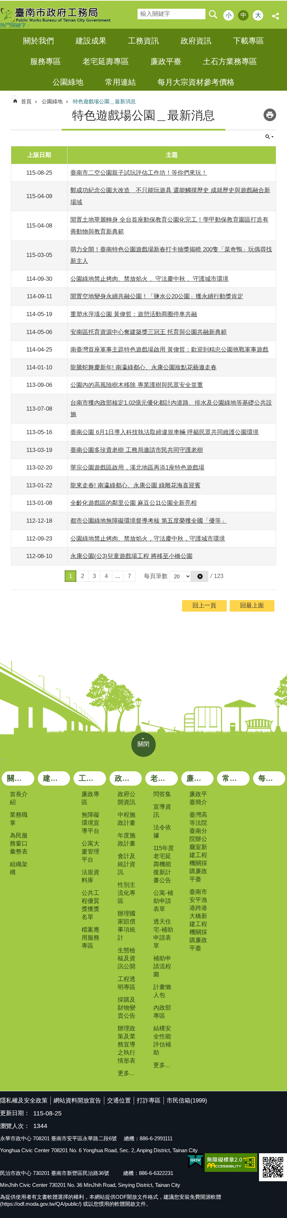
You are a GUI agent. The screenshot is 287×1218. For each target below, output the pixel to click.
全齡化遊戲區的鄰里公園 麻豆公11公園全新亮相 (133, 503)
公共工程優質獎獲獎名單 (90, 905)
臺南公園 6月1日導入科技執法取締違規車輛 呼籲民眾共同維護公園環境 (164, 432)
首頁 (26, 101)
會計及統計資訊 (126, 864)
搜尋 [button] (212, 14)
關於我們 (38, 40)
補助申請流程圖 (162, 966)
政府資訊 (196, 40)
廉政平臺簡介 (198, 798)
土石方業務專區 (230, 61)
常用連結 (120, 82)
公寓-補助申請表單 (163, 901)
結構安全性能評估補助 (162, 1040)
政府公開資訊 (126, 798)
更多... (126, 1073)
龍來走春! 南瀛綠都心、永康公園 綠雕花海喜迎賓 (135, 485)
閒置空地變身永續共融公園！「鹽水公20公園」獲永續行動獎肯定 (156, 296)
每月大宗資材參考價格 (196, 82)
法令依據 (162, 831)
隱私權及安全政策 (24, 1100)
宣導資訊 (162, 810)
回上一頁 (204, 605)
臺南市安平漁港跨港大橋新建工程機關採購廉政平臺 (198, 920)
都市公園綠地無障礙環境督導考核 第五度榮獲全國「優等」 (148, 520)
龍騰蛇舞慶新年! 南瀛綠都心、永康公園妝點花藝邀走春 (143, 367)
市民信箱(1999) (187, 1100)
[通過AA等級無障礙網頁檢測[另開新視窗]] (231, 1162)
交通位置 (119, 1100)
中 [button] (243, 15)
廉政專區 (90, 798)
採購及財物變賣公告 (126, 1007)
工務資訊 (143, 40)
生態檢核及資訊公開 (126, 958)
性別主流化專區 (126, 893)
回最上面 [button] (252, 605)
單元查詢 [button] (269, 137)
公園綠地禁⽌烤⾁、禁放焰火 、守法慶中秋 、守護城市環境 (149, 279)
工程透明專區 (126, 983)
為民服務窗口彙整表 (19, 843)
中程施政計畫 (126, 819)
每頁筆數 (156, 576)
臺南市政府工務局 (61, 15)
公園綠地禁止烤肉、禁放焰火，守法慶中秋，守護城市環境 (147, 538)
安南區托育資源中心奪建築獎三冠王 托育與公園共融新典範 (148, 332)
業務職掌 (19, 819)
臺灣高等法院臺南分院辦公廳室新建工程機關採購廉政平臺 (198, 847)
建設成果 (91, 40)
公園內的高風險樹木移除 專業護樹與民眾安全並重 (136, 385)
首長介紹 (19, 798)
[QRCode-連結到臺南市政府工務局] (273, 1167)
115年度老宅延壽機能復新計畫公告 (163, 864)
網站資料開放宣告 (77, 1100)
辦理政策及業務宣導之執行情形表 (126, 1044)
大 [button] (258, 15)
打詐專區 (149, 1100)
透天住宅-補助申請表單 (163, 933)
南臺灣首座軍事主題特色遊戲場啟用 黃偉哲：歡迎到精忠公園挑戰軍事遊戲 (169, 349)
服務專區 (45, 61)
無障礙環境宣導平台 (90, 823)
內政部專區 (162, 1011)
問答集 (162, 794)
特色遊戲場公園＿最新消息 (104, 101)
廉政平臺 (165, 61)
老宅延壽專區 (106, 61)
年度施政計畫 (126, 839)
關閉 (143, 744)
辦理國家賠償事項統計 (126, 925)
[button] (199, 576)
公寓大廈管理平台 (90, 851)
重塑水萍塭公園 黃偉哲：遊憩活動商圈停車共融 (133, 314)
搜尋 (142, 11)
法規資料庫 (90, 876)
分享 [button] (276, 16)
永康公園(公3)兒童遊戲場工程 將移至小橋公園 (131, 556)
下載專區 (248, 40)
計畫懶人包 (162, 991)
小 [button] (229, 15)
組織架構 (19, 868)
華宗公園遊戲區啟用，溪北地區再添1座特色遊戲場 (137, 467)
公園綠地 (67, 82)
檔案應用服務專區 (90, 937)
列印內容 (270, 115)
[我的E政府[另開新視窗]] (195, 1161)
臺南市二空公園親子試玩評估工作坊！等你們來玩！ (138, 172)
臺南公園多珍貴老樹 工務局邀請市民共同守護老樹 (136, 450)
